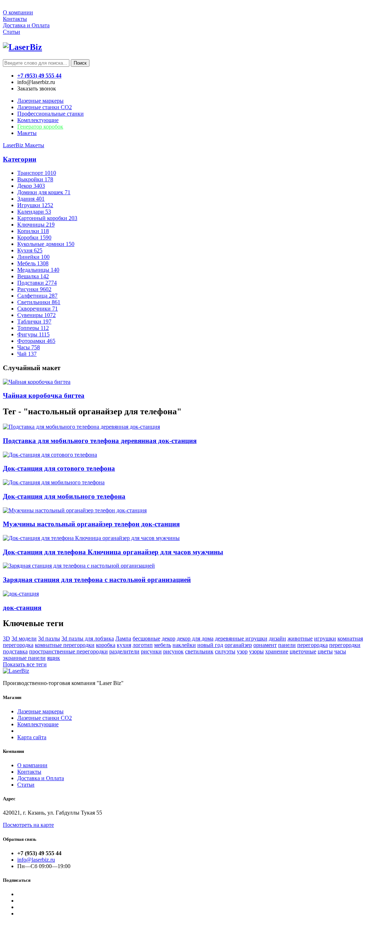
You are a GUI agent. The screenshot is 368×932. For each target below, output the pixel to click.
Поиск (80, 63)
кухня (124, 645)
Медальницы (38, 270)
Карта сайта (31, 737)
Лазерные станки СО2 (44, 718)
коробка (105, 645)
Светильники (38, 302)
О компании (18, 12)
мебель (162, 645)
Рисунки (34, 289)
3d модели (24, 638)
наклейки (184, 645)
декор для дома (195, 638)
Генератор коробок (40, 127)
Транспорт (36, 173)
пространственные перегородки (68, 651)
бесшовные (146, 638)
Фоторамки (36, 341)
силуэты (225, 651)
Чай (27, 354)
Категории (19, 159)
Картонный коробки (47, 218)
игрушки (325, 638)
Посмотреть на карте (28, 825)
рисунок (173, 651)
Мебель (33, 263)
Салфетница (37, 296)
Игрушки (35, 205)
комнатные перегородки (65, 645)
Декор (31, 186)
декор (168, 638)
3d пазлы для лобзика (87, 638)
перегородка (312, 645)
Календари (34, 212)
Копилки (33, 231)
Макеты (27, 133)
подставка (15, 651)
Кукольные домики (45, 244)
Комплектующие (38, 120)
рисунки (151, 651)
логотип (143, 645)
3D (6, 638)
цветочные (303, 651)
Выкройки (35, 179)
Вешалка (33, 276)
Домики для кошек (43, 192)
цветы (325, 651)
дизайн (277, 638)
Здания (31, 199)
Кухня (29, 250)
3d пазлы (49, 638)
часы (340, 651)
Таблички (34, 321)
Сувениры (36, 315)
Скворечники (37, 309)
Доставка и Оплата (26, 25)
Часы (28, 347)
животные (300, 638)
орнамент (265, 645)
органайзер (238, 645)
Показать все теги (25, 664)
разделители (124, 651)
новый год (210, 645)
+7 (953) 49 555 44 (39, 76)
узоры (256, 651)
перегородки (344, 645)
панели (287, 645)
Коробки (34, 237)
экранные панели (24, 658)
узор (242, 651)
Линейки (33, 257)
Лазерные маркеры (40, 101)
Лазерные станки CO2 (44, 107)
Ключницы (36, 225)
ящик (53, 658)
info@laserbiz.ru (36, 860)
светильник (199, 651)
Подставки (37, 283)
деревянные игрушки (241, 638)
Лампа (123, 638)
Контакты (15, 19)
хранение (276, 651)
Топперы (33, 328)
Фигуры (33, 334)
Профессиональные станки (50, 114)
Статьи (11, 32)
